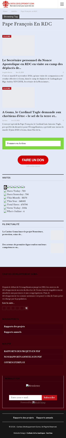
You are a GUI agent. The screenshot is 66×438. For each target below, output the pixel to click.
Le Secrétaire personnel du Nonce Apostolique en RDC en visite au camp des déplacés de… (32, 64)
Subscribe (49, 397)
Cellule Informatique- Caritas (39, 433)
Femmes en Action (16, 143)
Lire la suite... (8, 303)
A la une (6, 36)
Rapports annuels (12, 332)
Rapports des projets (14, 326)
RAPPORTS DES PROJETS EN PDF (22, 351)
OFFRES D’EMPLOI (14, 362)
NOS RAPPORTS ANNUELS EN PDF (23, 357)
